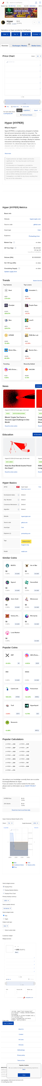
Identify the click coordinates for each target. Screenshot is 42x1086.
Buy (15, 34)
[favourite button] (34, 22)
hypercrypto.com (35, 219)
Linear (19, 110)
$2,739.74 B (12, 6)
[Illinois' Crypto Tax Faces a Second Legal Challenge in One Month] (19, 399)
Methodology (21, 1050)
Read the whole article (11, 426)
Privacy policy (21, 1055)
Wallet (4, 34)
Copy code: (6, 1020)
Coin (39, 230)
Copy (39, 486)
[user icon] (36, 2)
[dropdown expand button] (39, 22)
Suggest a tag (25, 545)
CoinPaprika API (8, 113)
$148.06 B (32, 6)
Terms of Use (21, 1060)
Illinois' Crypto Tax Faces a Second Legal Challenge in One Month (17, 419)
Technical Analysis (27, 115)
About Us (21, 1029)
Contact (21, 1034)
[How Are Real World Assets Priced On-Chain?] (19, 447)
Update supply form (10, 271)
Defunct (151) (26, 541)
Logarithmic (26, 110)
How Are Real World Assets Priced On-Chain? (18, 467)
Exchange (35, 34)
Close (24, 1075)
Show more (8, 153)
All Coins (21, 1039)
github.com (37, 224)
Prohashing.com (34, 236)
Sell (25, 34)
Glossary (21, 1045)
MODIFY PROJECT (30, 786)
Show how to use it (25, 489)
